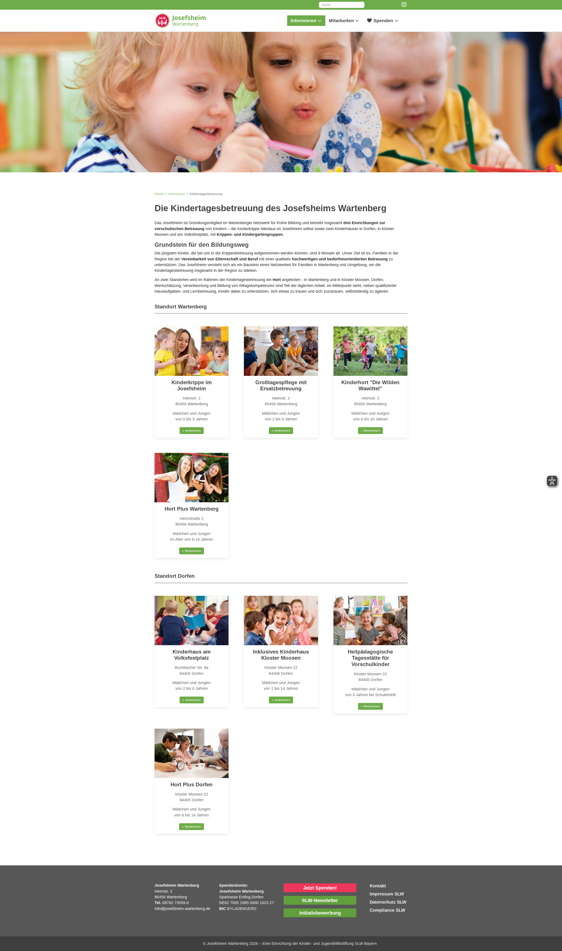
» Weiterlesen (370, 430)
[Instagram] (404, 5)
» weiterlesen (191, 430)
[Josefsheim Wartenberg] (187, 21)
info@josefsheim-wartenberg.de (182, 908)
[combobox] (341, 5)
